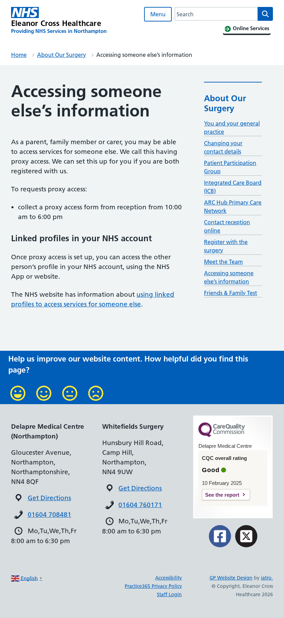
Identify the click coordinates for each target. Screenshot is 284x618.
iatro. (267, 578)
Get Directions (49, 498)
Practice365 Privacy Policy (153, 586)
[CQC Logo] (221, 435)
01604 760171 (140, 505)
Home (19, 54)
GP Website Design (231, 578)
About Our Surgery (61, 54)
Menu (158, 14)
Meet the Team (223, 261)
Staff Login (169, 594)
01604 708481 (49, 515)
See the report (222, 495)
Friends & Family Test (230, 292)
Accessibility (168, 578)
